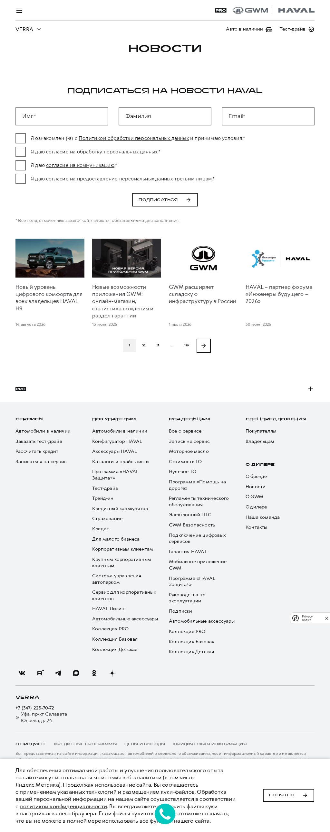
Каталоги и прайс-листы (120, 462)
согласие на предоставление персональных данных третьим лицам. (129, 179)
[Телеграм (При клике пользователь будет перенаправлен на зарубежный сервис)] (58, 673)
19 (186, 345)
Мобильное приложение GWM (198, 565)
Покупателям (114, 419)
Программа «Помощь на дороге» (197, 485)
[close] (326, 618)
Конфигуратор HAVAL (117, 441)
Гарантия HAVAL (188, 552)
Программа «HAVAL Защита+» (115, 475)
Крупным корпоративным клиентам (121, 562)
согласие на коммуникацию (80, 165)
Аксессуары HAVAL (114, 451)
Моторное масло (189, 451)
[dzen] (112, 673)
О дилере (260, 464)
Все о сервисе (185, 431)
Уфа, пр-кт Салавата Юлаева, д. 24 (44, 717)
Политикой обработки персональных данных (134, 138)
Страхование (107, 519)
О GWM (254, 497)
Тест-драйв (105, 488)
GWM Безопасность (192, 525)
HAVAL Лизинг (109, 609)
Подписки (180, 611)
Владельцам (189, 419)
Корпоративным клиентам (122, 549)
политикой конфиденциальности (63, 806)
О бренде (256, 476)
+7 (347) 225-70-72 (34, 708)
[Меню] (19, 10)
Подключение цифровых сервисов (197, 538)
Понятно (282, 795)
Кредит (100, 529)
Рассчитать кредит (36, 451)
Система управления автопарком (116, 579)
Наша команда (263, 517)
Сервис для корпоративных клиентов (124, 595)
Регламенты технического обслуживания (199, 501)
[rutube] (40, 673)
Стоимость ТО (185, 462)
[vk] (21, 673)
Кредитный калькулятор (120, 509)
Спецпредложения (276, 419)
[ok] (94, 673)
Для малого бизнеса (116, 539)
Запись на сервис (189, 441)
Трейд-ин (103, 498)
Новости (256, 487)
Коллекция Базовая (115, 639)
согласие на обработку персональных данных (101, 152)
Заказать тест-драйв (38, 441)
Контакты (256, 527)
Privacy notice (307, 618)
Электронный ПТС (190, 515)
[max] (76, 673)
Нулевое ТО (182, 472)
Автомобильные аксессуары (125, 619)
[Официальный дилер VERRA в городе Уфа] (274, 10)
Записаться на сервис (41, 462)
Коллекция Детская (114, 649)
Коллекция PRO (110, 629)
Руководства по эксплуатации (187, 598)
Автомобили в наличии (43, 431)
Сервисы (29, 419)
